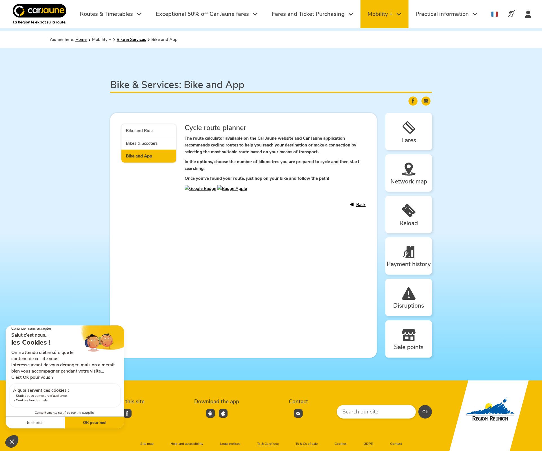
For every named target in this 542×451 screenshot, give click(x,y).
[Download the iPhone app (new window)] (223, 413)
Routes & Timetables (107, 14)
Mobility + (381, 14)
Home (81, 39)
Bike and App (139, 156)
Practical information (443, 14)
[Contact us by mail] (298, 413)
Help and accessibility (187, 443)
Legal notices (230, 443)
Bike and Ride (139, 130)
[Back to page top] (531, 424)
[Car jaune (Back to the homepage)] (40, 14)
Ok (425, 412)
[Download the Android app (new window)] (210, 413)
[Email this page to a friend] (425, 101)
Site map (147, 443)
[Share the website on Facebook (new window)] (127, 413)
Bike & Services (131, 39)
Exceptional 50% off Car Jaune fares (203, 14)
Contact (396, 443)
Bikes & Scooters (142, 143)
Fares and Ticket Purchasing (309, 14)
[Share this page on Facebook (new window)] (413, 101)
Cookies (341, 443)
